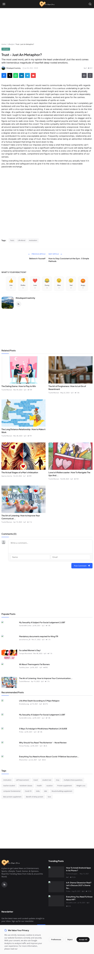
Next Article (53, 254)
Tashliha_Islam (24, 667)
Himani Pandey (24, 746)
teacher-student (9, 785)
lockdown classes (26, 785)
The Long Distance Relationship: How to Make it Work (23, 431)
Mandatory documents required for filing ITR (38, 636)
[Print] (84, 75)
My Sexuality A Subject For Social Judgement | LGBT (42, 622)
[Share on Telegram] (27, 75)
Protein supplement (64, 785)
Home (3, 44)
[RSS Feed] (18, 304)
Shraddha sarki (71, 903)
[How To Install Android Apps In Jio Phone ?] (56, 871)
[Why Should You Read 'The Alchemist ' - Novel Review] (9, 746)
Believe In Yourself (37, 258)
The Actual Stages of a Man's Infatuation (19, 472)
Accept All (83, 939)
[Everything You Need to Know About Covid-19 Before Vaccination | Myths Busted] (9, 760)
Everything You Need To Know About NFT (79, 898)
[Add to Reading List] (90, 75)
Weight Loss (80, 785)
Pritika (21, 732)
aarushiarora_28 (24, 639)
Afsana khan (23, 760)
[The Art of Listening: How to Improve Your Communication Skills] (9, 682)
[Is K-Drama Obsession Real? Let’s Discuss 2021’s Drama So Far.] (56, 886)
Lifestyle (11, 44)
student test (46, 780)
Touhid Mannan (6, 390)
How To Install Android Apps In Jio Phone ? (78, 869)
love (49, 797)
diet (45, 791)
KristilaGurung (24, 704)
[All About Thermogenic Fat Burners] (9, 668)
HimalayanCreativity (25, 298)
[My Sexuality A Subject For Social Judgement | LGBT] (9, 626)
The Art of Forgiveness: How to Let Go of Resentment (67, 387)
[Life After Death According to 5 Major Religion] (9, 704)
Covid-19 (28, 791)
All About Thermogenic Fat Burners (34, 664)
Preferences (56, 939)
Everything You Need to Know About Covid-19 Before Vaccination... (49, 756)
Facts (12, 240)
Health (39, 785)
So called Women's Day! (30, 650)
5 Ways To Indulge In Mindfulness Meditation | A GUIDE (43, 728)
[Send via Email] (33, 75)
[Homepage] (46, 4)
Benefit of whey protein (34, 797)
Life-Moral (21, 240)
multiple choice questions (73, 780)
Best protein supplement (12, 797)
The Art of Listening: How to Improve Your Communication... (45, 678)
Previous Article (38, 254)
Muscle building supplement (62, 791)
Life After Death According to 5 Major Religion (39, 700)
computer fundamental (11, 791)
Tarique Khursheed (25, 653)
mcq (57, 780)
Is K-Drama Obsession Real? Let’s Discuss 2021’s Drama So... (78, 885)
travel (36, 780)
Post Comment (80, 565)
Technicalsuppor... (72, 874)
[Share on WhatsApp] (15, 75)
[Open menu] (4, 4)
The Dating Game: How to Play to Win (18, 386)
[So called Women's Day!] (9, 654)
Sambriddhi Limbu (25, 625)
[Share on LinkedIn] (21, 75)
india (38, 791)
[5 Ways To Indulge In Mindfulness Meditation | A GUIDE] (9, 732)
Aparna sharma (6, 476)
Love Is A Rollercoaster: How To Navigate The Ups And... (69, 474)
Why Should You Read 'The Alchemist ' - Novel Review (43, 742)
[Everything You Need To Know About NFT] (56, 900)
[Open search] (90, 4)
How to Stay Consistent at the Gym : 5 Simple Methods (68, 259)
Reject (70, 939)
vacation (49, 785)
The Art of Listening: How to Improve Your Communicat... (20, 517)
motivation (33, 240)
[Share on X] (9, 75)
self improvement (22, 780)
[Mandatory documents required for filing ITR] (9, 640)
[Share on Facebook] (3, 75)
